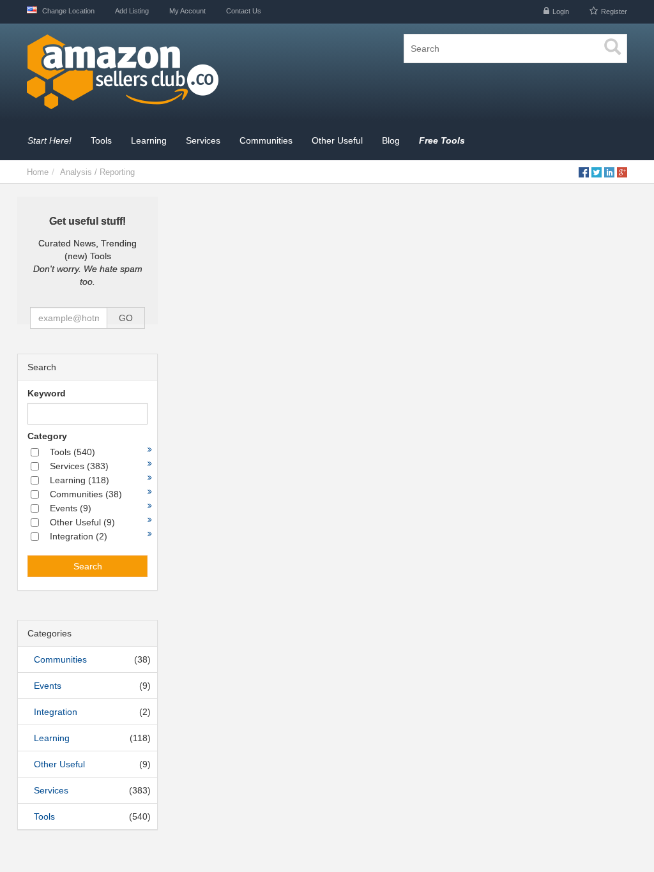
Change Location (67, 11)
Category (47, 436)
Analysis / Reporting (97, 172)
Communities (60, 659)
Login (560, 11)
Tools (44, 816)
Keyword (46, 393)
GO (126, 318)
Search (87, 566)
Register (614, 11)
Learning (52, 738)
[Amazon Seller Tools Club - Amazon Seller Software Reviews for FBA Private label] (172, 72)
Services (51, 790)
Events (47, 685)
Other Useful (59, 764)
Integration (55, 712)
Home (38, 172)
